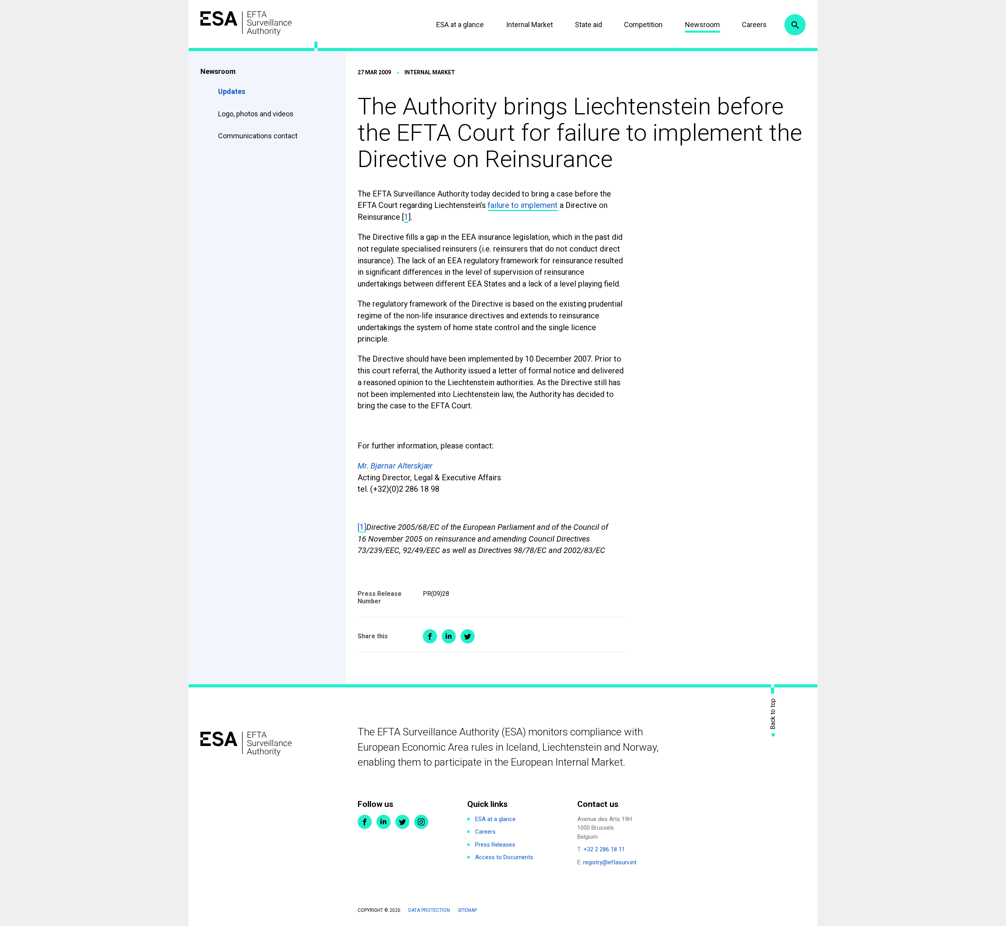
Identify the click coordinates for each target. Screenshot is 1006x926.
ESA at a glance (460, 24)
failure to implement (523, 205)
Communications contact (257, 136)
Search (795, 24)
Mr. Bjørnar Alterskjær (395, 465)
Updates (231, 91)
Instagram (421, 822)
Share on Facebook (430, 636)
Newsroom (702, 24)
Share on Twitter (468, 636)
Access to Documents (504, 857)
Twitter (402, 822)
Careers (754, 24)
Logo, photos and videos (256, 114)
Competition (643, 24)
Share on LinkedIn (449, 636)
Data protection (429, 910)
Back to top (773, 713)
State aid (588, 24)
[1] (362, 527)
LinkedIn (383, 822)
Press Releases (495, 844)
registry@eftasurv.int (610, 862)
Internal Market (529, 24)
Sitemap (467, 910)
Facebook (365, 822)
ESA (246, 23)
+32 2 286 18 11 (604, 849)
